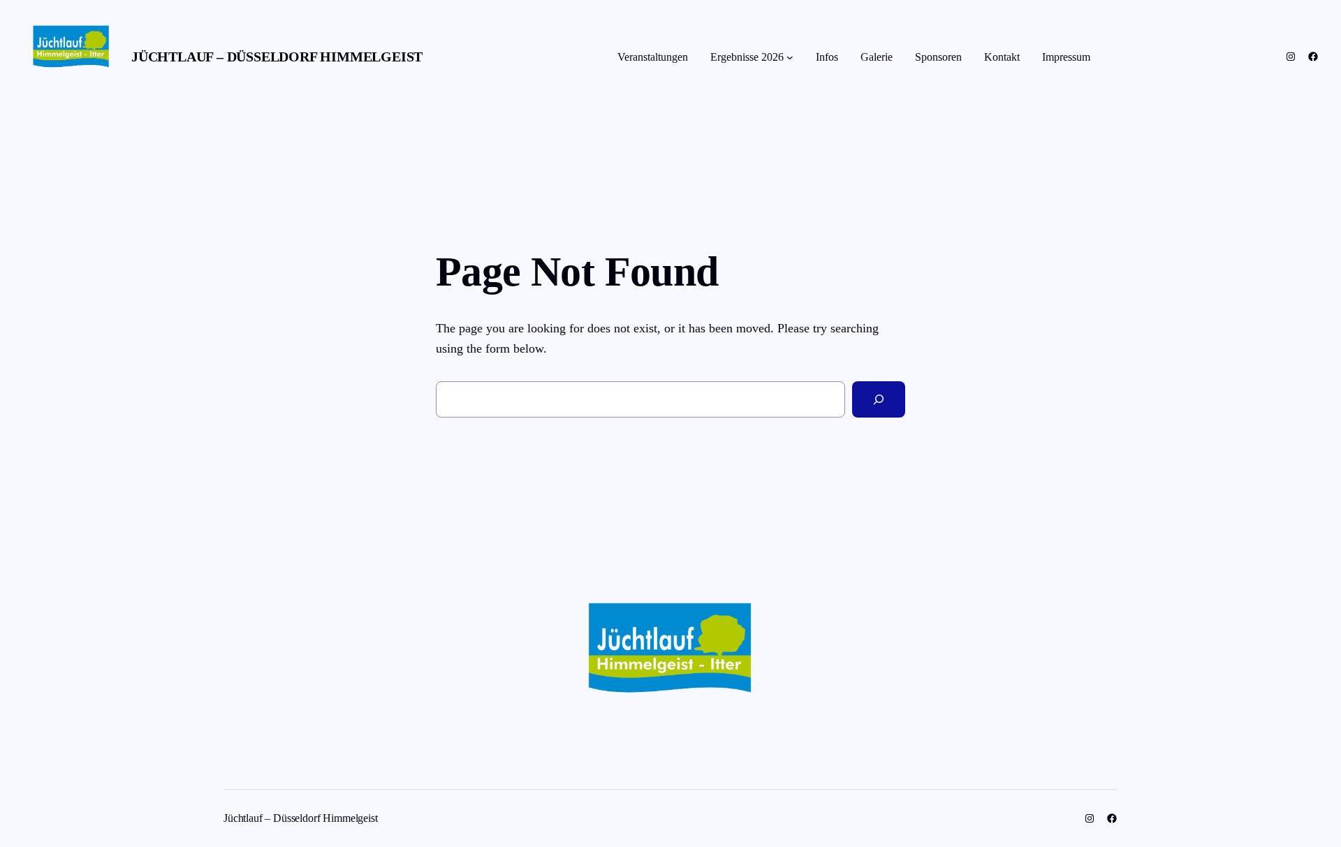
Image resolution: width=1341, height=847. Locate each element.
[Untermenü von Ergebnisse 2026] (789, 57)
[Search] (878, 399)
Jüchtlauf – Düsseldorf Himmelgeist (277, 56)
